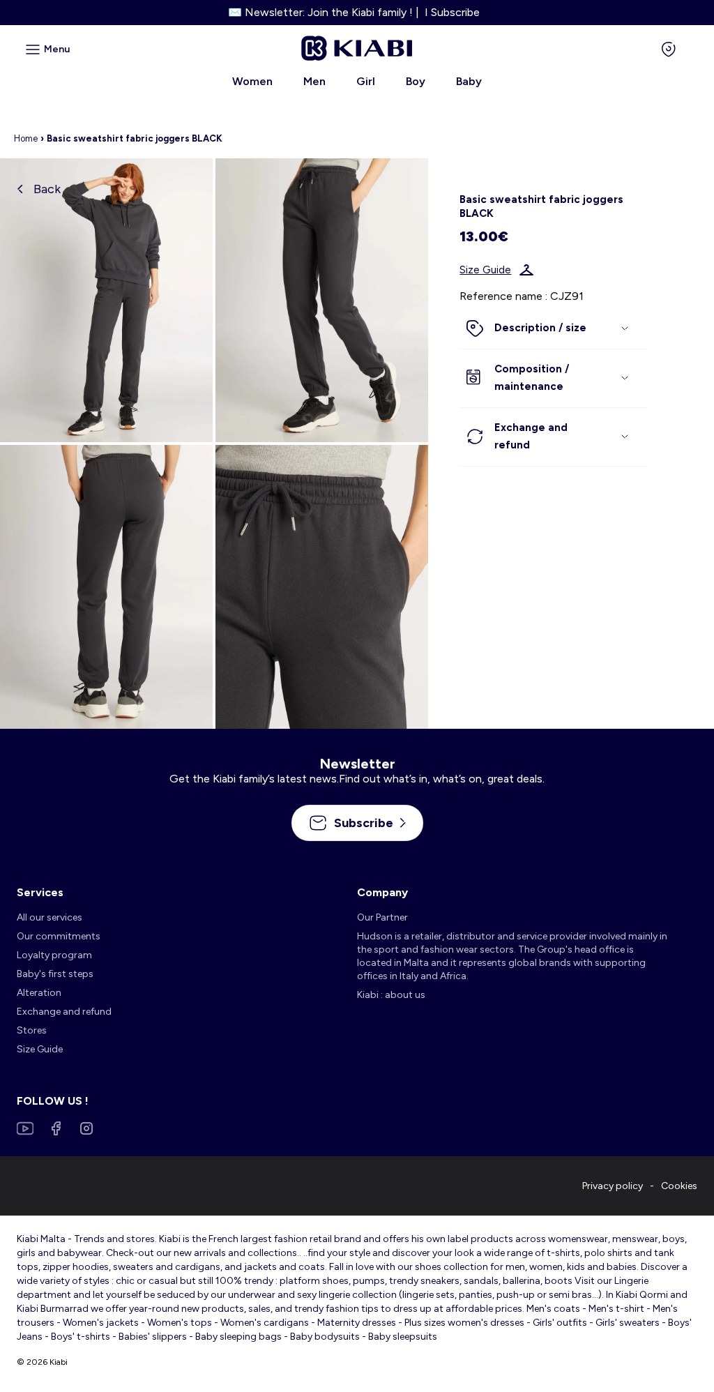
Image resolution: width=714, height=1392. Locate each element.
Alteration (39, 993)
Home (26, 138)
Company (382, 892)
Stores (32, 1030)
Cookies (679, 1186)
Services (40, 892)
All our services (49, 917)
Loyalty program (54, 955)
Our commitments (58, 936)
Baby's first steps (55, 974)
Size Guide (485, 270)
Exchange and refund (64, 1011)
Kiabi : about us (391, 995)
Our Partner (382, 917)
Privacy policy (612, 1186)
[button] (552, 328)
